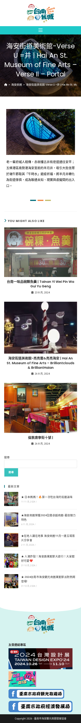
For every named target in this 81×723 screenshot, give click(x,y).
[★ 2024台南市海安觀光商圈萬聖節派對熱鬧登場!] (11, 581)
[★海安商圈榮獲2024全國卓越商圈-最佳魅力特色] (11, 519)
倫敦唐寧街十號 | (40, 437)
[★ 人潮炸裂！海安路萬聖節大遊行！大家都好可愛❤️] (11, 561)
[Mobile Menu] (40, 30)
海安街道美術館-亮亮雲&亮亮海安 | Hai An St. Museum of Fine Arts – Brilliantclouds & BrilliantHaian (40, 363)
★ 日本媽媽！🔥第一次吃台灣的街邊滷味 (47, 497)
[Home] (5, 85)
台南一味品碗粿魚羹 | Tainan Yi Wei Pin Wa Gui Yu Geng (40, 284)
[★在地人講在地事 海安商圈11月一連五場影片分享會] (11, 540)
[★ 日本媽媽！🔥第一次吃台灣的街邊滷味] (11, 499)
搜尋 (7, 457)
